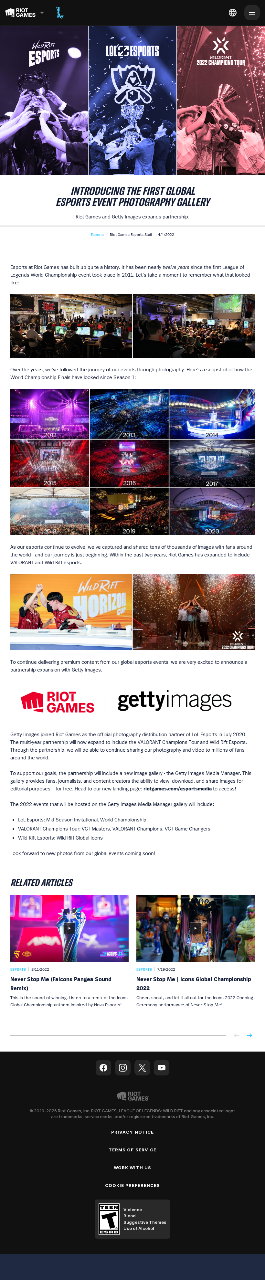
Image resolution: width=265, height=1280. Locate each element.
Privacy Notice (132, 1132)
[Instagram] (123, 1068)
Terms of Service (132, 1149)
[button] (97, 234)
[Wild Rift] (59, 12)
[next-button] (249, 1036)
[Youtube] (161, 1068)
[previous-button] (236, 1036)
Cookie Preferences (132, 1185)
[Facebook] (103, 1068)
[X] (142, 1068)
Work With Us (132, 1167)
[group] (132, 958)
